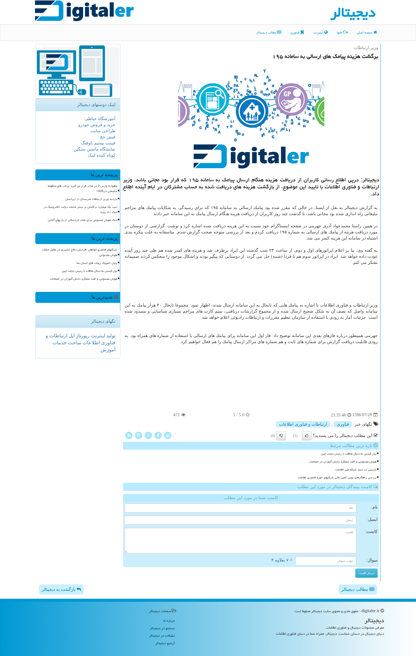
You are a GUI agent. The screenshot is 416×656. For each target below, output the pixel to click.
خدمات (59, 342)
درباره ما (169, 620)
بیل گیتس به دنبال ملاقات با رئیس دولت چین (348, 454)
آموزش (107, 349)
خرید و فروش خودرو (96, 124)
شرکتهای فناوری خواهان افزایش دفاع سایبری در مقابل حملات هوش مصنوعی (79, 252)
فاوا (340, 32)
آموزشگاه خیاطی (100, 118)
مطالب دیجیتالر (266, 32)
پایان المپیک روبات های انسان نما (97, 263)
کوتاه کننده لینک (101, 155)
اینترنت (318, 32)
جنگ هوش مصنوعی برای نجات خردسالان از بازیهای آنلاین (82, 220)
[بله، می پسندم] (307, 435)
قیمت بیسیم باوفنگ (98, 143)
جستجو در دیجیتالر (162, 628)
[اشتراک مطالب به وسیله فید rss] (129, 435)
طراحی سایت (102, 131)
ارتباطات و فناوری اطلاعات (303, 424)
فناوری (295, 32)
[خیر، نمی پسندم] (281, 435)
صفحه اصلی (365, 32)
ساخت (74, 342)
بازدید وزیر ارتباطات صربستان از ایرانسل (91, 199)
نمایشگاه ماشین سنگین (94, 149)
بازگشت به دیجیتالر (59, 589)
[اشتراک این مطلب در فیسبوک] (158, 435)
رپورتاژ (82, 335)
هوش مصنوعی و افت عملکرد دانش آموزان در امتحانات (342, 462)
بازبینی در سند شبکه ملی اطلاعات (355, 469)
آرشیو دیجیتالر (165, 643)
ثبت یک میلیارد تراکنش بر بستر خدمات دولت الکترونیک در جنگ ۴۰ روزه (80, 209)
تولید (110, 335)
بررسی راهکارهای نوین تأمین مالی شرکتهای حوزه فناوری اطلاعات (337, 477)
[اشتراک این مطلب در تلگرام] (168, 435)
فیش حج (107, 137)
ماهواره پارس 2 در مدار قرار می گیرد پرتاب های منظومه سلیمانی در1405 (82, 188)
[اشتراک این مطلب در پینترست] (138, 435)
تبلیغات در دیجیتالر (162, 635)
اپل (71, 335)
